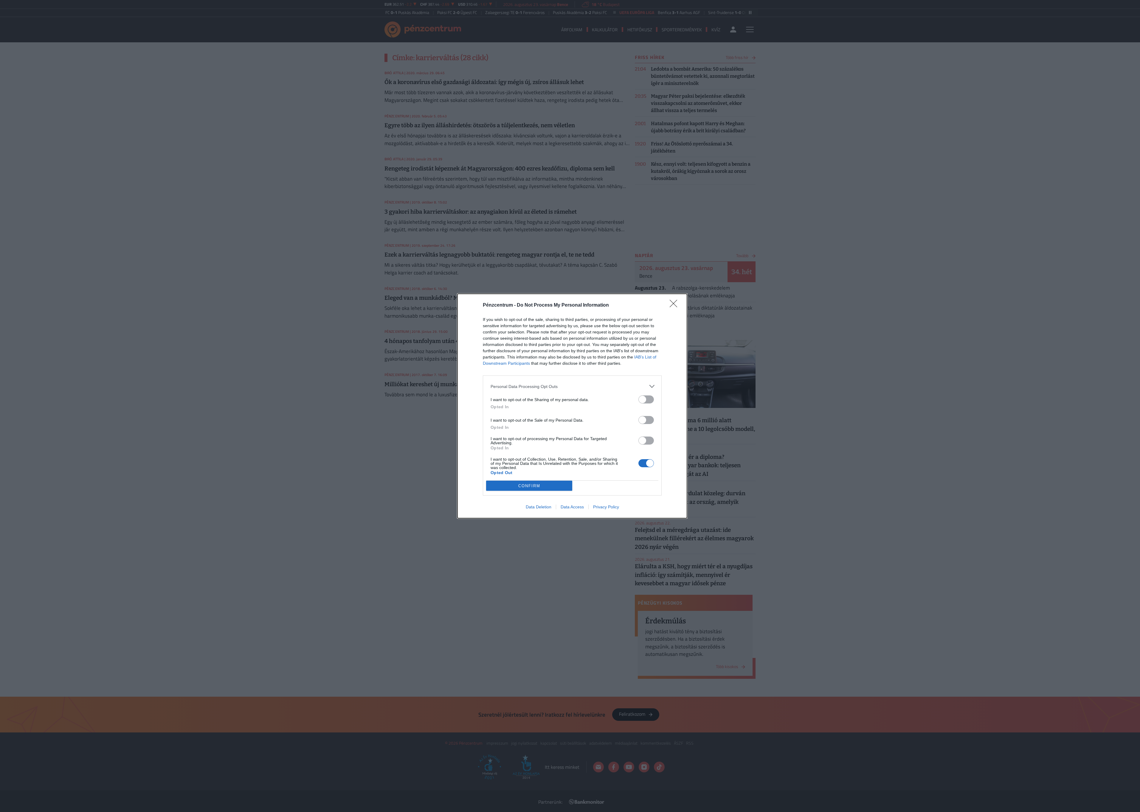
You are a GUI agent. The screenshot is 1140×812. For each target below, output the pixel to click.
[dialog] (572, 406)
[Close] (675, 305)
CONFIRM (529, 486)
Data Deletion (538, 506)
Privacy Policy (606, 506)
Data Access (572, 506)
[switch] (646, 399)
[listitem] (572, 386)
